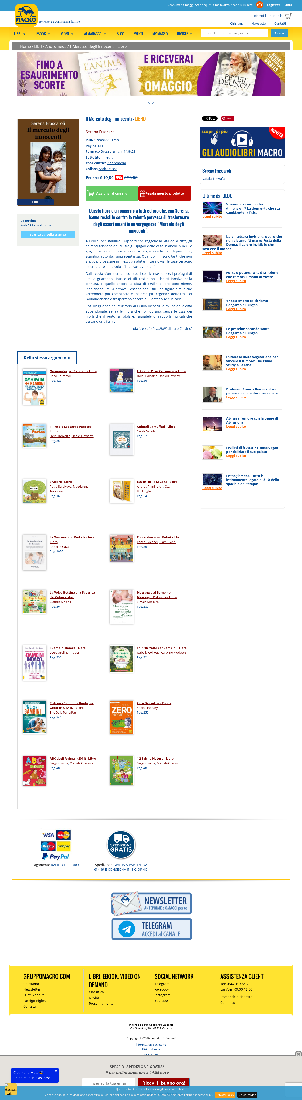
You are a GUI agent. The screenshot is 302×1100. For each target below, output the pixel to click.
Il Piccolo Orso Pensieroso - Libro (161, 371)
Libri (18, 33)
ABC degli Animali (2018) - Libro (73, 758)
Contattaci (228, 1002)
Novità (94, 997)
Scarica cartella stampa (48, 234)
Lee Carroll (57, 652)
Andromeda (56, 46)
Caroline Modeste (173, 652)
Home (25, 46)
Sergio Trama (59, 763)
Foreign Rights (34, 1000)
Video (65, 33)
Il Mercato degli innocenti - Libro (98, 46)
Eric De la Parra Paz (63, 712)
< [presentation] (149, 102)
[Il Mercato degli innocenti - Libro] (48, 162)
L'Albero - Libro (61, 482)
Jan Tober (72, 652)
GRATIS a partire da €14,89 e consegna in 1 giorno (120, 867)
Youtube (161, 1000)
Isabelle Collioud (148, 652)
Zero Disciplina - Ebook (154, 703)
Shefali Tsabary (148, 708)
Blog (120, 33)
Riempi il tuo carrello (268, 15)
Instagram (163, 995)
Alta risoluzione (40, 225)
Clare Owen (167, 542)
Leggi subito (212, 216)
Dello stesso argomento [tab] (47, 357)
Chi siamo (237, 23)
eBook (41, 33)
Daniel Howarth (170, 376)
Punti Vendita (34, 995)
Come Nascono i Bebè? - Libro (159, 537)
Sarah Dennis (146, 431)
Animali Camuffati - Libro (156, 426)
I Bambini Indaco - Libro (68, 648)
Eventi (138, 33)
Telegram (162, 984)
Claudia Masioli (60, 602)
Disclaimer (151, 1055)
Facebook (162, 989)
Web (24, 225)
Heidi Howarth (147, 376)
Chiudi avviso (247, 1095)
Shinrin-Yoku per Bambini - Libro (162, 648)
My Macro (160, 33)
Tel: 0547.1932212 (234, 984)
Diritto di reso (151, 1049)
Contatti (280, 23)
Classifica (96, 992)
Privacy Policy (225, 1095)
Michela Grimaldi (81, 763)
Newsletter (259, 23)
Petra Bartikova (60, 486)
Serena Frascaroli (101, 131)
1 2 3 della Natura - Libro (155, 758)
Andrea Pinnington (150, 486)
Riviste (183, 33)
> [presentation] (153, 102)
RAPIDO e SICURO (65, 864)
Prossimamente (101, 1003)
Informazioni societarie (151, 1044)
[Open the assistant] (11, 1089)
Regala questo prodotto (164, 193)
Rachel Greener (147, 542)
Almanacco (93, 33)
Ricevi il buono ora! (163, 1083)
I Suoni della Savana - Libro (157, 482)
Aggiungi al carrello (111, 193)
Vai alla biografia (213, 178)
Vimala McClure (148, 602)
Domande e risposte (236, 997)
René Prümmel (60, 376)
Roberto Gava (59, 546)
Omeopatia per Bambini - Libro (73, 371)
